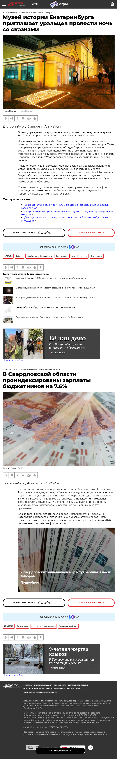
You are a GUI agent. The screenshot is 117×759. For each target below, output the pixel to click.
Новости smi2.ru (13, 360)
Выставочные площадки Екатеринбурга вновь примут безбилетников (49, 317)
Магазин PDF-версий (78, 685)
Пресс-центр (60, 685)
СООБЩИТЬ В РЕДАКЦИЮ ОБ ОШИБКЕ (40, 692)
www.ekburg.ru (26, 111)
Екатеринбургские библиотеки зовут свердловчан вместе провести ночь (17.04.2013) (56, 297)
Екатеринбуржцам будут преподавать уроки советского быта (45, 307)
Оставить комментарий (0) (91, 233)
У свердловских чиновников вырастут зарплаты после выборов (66, 574)
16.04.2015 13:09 (10, 12)
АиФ (20, 468)
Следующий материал (60, 751)
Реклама (27, 685)
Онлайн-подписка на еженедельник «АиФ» (44, 689)
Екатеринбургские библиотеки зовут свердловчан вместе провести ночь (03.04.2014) (56, 288)
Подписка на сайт (43, 685)
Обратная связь (75, 689)
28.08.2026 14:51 (10, 369)
